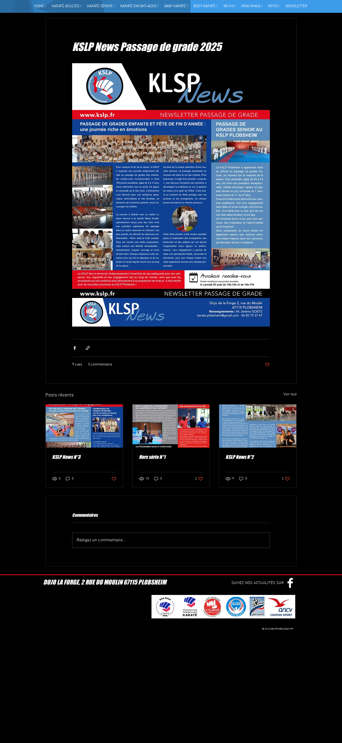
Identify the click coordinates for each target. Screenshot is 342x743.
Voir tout (290, 394)
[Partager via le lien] (87, 348)
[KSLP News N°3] (84, 426)
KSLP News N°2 (240, 457)
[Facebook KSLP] (290, 583)
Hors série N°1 (152, 457)
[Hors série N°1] (171, 426)
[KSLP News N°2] (257, 426)
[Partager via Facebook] (74, 348)
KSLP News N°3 (66, 457)
